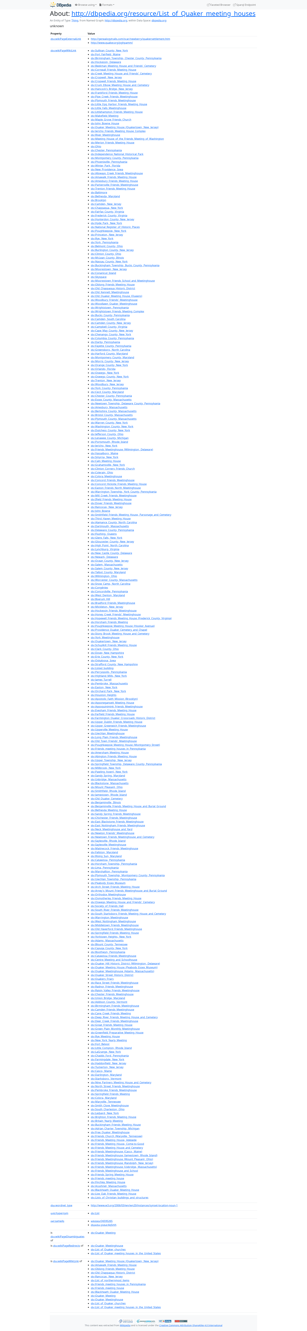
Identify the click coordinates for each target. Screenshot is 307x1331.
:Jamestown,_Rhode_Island (109, 794)
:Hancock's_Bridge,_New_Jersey (112, 89)
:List (95, 1213)
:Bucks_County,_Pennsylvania (110, 315)
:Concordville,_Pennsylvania (109, 591)
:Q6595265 (102, 1221)
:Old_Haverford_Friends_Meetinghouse (116, 929)
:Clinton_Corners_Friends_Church (113, 468)
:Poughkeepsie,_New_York (108, 231)
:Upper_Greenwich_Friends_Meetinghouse (118, 725)
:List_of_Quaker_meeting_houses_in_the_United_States (126, 1253)
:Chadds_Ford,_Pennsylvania (110, 1055)
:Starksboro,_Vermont (106, 1078)
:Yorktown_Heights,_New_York (111, 936)
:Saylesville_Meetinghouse (108, 844)
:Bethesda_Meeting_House (109, 810)
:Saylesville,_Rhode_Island (108, 841)
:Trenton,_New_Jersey (106, 380)
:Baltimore (99, 192)
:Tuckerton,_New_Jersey (107, 1067)
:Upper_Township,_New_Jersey (111, 760)
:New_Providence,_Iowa (107, 169)
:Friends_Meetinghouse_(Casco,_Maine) (116, 1151)
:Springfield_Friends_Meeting (110, 1094)
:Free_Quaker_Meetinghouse (110, 1132)
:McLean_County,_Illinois (107, 257)
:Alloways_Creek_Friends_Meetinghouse (117, 173)
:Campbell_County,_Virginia (109, 326)
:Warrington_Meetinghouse (109, 917)
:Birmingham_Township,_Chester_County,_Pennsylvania (126, 58)
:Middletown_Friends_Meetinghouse (115, 925)
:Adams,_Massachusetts (107, 940)
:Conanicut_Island (103, 273)
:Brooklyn (98, 200)
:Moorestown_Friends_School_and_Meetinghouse (123, 280)
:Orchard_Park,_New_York (108, 691)
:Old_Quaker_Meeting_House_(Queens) (116, 296)
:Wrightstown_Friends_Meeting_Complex (117, 311)
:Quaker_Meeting (103, 1232)
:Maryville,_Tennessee (106, 1101)
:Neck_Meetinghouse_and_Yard (111, 829)
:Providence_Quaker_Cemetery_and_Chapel (119, 630)
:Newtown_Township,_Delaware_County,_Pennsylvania (125, 403)
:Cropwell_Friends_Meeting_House (113, 81)
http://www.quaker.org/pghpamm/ (112, 42)
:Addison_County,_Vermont (109, 1002)
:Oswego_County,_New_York (110, 376)
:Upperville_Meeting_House (109, 729)
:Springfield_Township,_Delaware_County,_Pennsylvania (126, 764)
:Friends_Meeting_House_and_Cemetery (117, 1147)
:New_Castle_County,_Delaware (111, 553)
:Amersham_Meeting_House (110, 752)
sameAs (57, 1221)
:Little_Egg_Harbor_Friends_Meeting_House (119, 104)
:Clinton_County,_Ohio (106, 254)
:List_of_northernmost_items (110, 1280)
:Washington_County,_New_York (112, 426)
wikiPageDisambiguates (67, 1236)
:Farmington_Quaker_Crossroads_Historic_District (123, 718)
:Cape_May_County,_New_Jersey (112, 330)
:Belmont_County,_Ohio (107, 246)
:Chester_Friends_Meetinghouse (112, 994)
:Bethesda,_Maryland (105, 196)
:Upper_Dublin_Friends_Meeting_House (116, 722)
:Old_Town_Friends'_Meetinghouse (114, 741)
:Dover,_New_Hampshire (107, 653)
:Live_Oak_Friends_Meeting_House (113, 1193)
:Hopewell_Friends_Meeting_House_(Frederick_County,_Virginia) (131, 618)
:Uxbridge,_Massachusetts (108, 779)
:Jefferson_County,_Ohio (107, 434)
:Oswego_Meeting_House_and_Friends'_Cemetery (123, 902)
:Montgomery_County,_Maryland (112, 357)
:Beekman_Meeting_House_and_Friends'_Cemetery (123, 66)
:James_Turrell (101, 679)
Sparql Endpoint (246, 5)
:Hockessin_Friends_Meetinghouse (114, 610)
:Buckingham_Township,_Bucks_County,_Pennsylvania (125, 265)
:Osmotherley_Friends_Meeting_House (116, 898)
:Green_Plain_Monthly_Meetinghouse (115, 1028)
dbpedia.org (159, 20)
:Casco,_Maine (101, 1071)
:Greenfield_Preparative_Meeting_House (117, 1032)
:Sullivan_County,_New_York (109, 50)
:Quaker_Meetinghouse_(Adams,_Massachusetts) (122, 971)
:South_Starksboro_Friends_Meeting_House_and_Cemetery (128, 913)
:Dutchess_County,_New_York (110, 430)
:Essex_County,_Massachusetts (111, 399)
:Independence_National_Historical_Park (117, 154)
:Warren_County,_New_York (109, 422)
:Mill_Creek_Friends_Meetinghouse (114, 495)
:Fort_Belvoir (100, 1044)
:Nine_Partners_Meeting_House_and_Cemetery (121, 1082)
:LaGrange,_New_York (106, 1052)
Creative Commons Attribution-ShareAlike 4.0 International (190, 1325)
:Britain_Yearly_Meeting (107, 1121)
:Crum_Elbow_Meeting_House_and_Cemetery (120, 85)
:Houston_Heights (103, 695)
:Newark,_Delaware (104, 557)
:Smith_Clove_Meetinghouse (110, 1105)
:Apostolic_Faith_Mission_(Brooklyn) (114, 699)
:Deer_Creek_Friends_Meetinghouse (114, 1021)
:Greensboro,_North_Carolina (110, 349)
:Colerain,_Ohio (102, 472)
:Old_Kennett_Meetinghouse (110, 292)
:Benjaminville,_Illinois (106, 802)
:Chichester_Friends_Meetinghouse (114, 818)
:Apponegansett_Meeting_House (112, 702)
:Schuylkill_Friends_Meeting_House (114, 645)
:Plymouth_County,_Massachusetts (114, 419)
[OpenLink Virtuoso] (126, 1321)
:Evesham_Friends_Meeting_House (113, 710)
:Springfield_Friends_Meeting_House (115, 933)
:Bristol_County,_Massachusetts (112, 415)
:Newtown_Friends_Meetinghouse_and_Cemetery (122, 837)
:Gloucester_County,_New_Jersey (112, 541)
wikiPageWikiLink (63, 50)
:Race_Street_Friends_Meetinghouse (114, 982)
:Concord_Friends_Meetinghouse (112, 480)
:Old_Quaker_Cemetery (107, 798)
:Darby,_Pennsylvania (105, 342)
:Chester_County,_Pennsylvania (111, 396)
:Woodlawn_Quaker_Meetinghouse (114, 303)
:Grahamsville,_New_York (108, 465)
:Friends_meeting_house (107, 1178)
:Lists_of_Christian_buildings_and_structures (119, 1197)
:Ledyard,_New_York (105, 1113)
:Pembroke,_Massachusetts (109, 683)
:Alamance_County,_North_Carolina (114, 522)
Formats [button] (107, 5)
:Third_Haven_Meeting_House (111, 518)
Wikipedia (125, 1325)
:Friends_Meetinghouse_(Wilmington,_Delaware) (122, 449)
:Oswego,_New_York (105, 373)
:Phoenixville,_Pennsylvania (109, 162)
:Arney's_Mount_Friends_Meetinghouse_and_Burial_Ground (129, 890)
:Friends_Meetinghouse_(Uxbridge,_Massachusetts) (124, 1167)
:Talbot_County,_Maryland (108, 572)
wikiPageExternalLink (66, 39)
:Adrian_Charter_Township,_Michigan (115, 1128)
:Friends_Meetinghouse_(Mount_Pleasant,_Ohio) (122, 1159)
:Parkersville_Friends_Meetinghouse (114, 185)
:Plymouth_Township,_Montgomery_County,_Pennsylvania (128, 875)
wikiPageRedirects (66, 1245)
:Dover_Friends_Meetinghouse (111, 503)
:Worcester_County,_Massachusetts (114, 580)
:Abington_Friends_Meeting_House (114, 756)
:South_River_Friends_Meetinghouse (114, 910)
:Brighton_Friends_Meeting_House (113, 1117)
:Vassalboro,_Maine (104, 453)
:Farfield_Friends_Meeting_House (113, 714)
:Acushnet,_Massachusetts (109, 1186)
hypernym (59, 1213)
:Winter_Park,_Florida (105, 165)
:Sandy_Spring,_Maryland (108, 775)
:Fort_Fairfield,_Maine (105, 54)
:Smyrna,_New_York (104, 457)
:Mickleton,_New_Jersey (107, 607)
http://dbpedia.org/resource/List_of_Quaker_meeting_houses (163, 13)
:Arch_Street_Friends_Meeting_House (115, 887)
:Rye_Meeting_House (105, 1036)
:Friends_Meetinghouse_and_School (114, 1170)
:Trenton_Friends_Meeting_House (113, 188)
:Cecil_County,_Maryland (107, 392)
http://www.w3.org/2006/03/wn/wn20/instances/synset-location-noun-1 (134, 1205)
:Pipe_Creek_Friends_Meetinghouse (114, 96)
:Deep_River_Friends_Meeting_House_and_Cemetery (124, 1017)
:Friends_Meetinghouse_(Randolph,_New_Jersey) (122, 1163)
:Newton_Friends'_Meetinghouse (112, 833)
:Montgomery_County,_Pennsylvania (114, 158)
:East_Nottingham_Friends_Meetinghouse (118, 825)
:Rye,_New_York (102, 238)
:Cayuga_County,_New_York (109, 948)
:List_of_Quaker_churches (108, 1249)
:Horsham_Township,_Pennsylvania (114, 864)
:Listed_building (102, 668)
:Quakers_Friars (102, 979)
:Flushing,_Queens (104, 534)
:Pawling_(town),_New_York (109, 771)
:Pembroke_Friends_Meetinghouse (114, 1090)
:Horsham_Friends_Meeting (109, 622)
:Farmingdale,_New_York (107, 1059)
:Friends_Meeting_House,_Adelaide (114, 1140)
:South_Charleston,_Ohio (108, 1109)
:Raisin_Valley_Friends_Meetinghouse (115, 990)
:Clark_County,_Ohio (105, 649)
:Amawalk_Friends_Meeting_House (114, 177)
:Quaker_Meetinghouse (107, 1245)
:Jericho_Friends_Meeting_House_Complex (118, 131)
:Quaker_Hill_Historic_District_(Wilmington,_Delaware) (125, 963)
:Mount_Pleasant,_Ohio (107, 787)
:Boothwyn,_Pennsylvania (108, 952)
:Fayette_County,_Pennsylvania (111, 346)
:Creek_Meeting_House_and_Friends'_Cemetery (121, 73)
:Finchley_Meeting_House (108, 1182)
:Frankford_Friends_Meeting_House (114, 92)
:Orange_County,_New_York (109, 365)
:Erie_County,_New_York (107, 656)
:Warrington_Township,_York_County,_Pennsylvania (124, 491)
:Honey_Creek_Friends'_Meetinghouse (116, 614)
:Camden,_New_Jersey (106, 204)
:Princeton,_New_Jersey (107, 234)
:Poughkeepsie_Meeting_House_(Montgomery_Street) (125, 745)
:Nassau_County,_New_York (109, 261)
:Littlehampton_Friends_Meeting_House (117, 112)
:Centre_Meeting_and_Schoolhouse (114, 959)
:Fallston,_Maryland (104, 852)
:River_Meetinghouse (105, 135)
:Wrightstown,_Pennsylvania (110, 307)
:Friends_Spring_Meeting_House (112, 1174)
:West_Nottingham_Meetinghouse (113, 921)
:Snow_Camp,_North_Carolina (110, 583)
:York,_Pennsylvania (104, 242)
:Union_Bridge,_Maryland (108, 998)
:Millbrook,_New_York (106, 768)
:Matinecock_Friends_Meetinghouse (114, 848)
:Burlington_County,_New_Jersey (112, 250)
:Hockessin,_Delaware (106, 62)
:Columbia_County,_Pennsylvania (112, 338)
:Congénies (99, 587)
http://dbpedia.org (116, 20)
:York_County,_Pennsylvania (109, 388)
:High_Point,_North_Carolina (110, 545)
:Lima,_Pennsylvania (105, 867)
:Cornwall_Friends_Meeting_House (113, 69)
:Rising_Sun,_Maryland (106, 856)
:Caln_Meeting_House (106, 461)
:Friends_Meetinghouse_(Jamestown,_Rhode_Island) (124, 1155)
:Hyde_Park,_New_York (106, 223)
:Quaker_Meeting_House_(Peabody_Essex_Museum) (124, 967)
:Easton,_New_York (104, 687)
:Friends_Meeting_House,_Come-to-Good (117, 1144)
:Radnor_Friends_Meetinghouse (112, 986)
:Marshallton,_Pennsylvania (109, 871)
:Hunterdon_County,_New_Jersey (112, 219)
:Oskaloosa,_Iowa (103, 660)
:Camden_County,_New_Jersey (111, 323)
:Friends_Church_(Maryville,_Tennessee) (116, 1136)
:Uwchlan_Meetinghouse (108, 733)
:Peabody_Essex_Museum (108, 883)
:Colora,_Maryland (104, 1098)
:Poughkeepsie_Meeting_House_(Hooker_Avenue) (123, 626)
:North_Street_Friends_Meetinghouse (115, 1086)
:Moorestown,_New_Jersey (109, 269)
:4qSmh (103, 1225)
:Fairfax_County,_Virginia (107, 211)
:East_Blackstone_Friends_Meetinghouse (117, 821)
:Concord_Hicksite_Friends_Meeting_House (119, 484)
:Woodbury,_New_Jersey (107, 384)
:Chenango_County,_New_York (111, 334)
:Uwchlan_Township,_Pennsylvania (113, 879)
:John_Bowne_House (105, 123)
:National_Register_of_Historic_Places (115, 227)
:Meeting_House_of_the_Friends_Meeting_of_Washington (127, 139)
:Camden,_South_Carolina (108, 319)
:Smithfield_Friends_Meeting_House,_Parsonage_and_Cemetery (131, 514)
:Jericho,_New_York (104, 445)
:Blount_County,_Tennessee (109, 944)
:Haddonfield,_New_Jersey (108, 1063)
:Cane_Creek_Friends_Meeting (111, 1013)
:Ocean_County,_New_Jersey (110, 560)
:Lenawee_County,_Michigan (110, 438)
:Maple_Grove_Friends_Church (111, 119)
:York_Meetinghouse (105, 637)
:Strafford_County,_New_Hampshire (114, 664)
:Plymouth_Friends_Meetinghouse (113, 100)
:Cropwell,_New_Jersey (106, 77)
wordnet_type (61, 1205)
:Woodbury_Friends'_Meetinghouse (114, 300)
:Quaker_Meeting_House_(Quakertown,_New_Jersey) (124, 127)
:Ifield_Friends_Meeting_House (111, 499)
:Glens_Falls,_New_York (106, 537)
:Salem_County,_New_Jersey (109, 568)
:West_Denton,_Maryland (108, 595)
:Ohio (96, 146)
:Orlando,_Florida (103, 369)
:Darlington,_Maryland (106, 1075)
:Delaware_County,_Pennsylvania (112, 530)
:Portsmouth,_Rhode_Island (109, 442)
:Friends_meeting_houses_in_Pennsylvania (118, 748)
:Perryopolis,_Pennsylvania (109, 672)
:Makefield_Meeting (104, 115)
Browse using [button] (86, 5)
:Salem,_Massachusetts (107, 564)
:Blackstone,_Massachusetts (110, 783)
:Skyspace (98, 277)
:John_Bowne (100, 511)
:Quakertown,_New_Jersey (108, 641)
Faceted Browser (220, 5)
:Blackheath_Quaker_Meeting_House (115, 1190)
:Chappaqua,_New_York (107, 208)
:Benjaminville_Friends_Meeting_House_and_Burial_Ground (128, 806)
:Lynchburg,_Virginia (105, 549)
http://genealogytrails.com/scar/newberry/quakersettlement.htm (130, 39)
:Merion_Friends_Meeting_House (112, 142)
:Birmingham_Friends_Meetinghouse (115, 1005)
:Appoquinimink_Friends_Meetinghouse (117, 706)
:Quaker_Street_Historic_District (112, 975)
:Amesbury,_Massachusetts (109, 407)
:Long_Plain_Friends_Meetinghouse (114, 737)
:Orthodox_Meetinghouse (108, 894)
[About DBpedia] (60, 4)
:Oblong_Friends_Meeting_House (113, 284)
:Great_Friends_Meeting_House (111, 1025)
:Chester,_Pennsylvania (106, 150)
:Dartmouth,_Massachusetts (110, 526)
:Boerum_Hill (100, 599)
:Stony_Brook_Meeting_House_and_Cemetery (120, 633)
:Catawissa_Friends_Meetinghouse (113, 956)
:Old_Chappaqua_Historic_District (113, 288)
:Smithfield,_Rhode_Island (108, 791)
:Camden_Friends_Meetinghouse (112, 1009)
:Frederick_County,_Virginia (109, 215)
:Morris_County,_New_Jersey (110, 361)
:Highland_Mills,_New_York (109, 676)
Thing (74, 20)
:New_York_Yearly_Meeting (109, 1040)
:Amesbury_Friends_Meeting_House (114, 181)
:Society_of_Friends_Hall (107, 906)
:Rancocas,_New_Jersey (107, 507)
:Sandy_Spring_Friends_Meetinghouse (116, 814)
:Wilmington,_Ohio (104, 576)
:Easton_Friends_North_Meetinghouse (116, 488)
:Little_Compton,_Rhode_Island (111, 1048)
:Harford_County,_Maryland (109, 353)
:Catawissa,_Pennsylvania (108, 860)
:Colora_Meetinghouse (106, 476)
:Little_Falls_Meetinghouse (108, 108)
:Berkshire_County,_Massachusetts (114, 411)
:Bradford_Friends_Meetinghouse (113, 603)
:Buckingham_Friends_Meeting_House (116, 1124)
